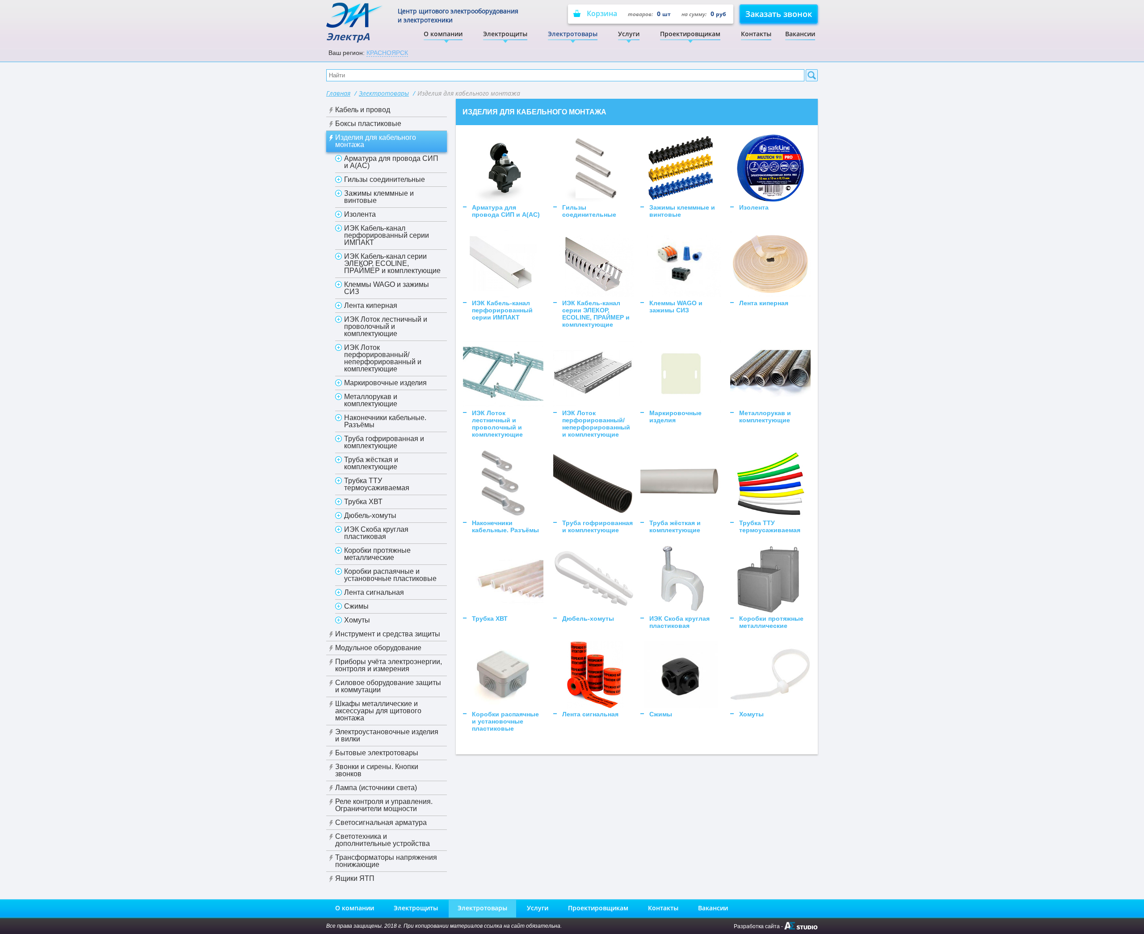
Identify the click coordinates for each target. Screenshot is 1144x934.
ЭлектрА (348, 36)
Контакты (756, 33)
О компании (443, 33)
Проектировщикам (690, 33)
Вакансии (800, 33)
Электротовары (572, 33)
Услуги (628, 33)
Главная (338, 93)
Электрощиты (505, 33)
